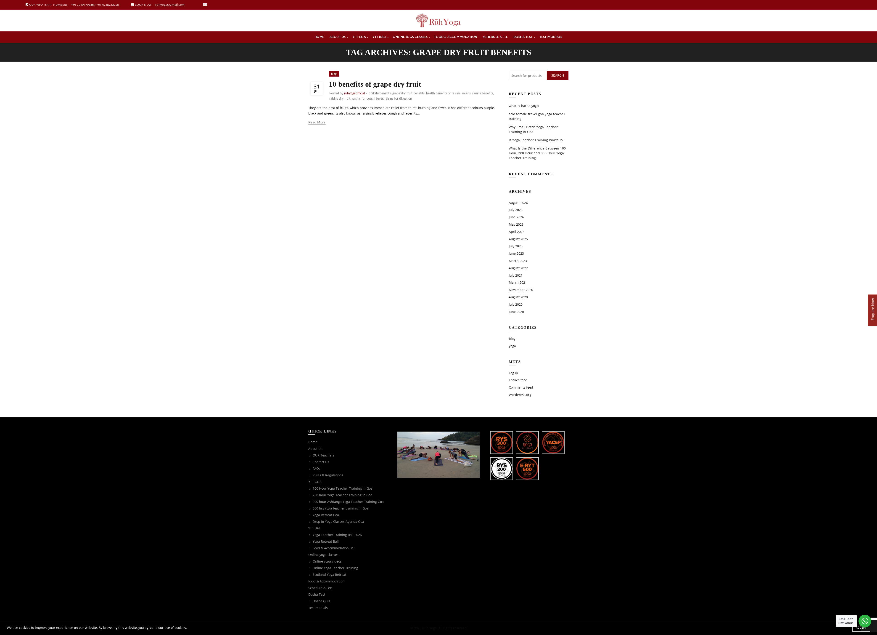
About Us (338, 37)
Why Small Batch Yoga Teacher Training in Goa (533, 129)
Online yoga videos (327, 561)
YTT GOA (359, 37)
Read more (317, 122)
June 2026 (516, 217)
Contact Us (321, 462)
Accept (861, 628)
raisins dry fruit (339, 98)
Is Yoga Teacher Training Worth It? (536, 140)
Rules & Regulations (328, 475)
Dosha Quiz (321, 601)
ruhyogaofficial (354, 93)
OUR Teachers (323, 455)
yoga (512, 346)
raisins (466, 93)
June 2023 (516, 253)
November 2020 (521, 290)
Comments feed (521, 387)
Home (319, 37)
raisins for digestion (398, 98)
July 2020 (516, 304)
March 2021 (518, 282)
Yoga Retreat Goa (326, 515)
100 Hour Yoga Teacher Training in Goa (342, 488)
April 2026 (516, 231)
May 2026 (516, 224)
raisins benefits (482, 93)
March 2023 (518, 261)
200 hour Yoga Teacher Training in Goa (342, 495)
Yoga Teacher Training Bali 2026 (337, 535)
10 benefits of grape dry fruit (375, 84)
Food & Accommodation (455, 37)
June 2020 (516, 311)
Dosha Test (523, 37)
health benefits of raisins (443, 93)
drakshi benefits (380, 93)
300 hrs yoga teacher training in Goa (340, 508)
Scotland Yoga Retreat (329, 574)
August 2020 (518, 297)
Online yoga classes (410, 37)
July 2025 (516, 246)
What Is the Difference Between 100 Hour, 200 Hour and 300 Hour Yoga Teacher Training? (537, 153)
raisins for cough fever (367, 98)
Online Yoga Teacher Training (335, 568)
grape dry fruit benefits (408, 93)
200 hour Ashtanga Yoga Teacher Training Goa (348, 501)
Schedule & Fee (495, 37)
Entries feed (518, 380)
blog (334, 74)
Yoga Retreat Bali (326, 541)
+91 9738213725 (107, 5)
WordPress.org (520, 394)
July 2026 (516, 210)
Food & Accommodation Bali (334, 548)
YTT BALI (379, 37)
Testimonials (550, 37)
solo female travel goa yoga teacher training (537, 116)
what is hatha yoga (524, 106)
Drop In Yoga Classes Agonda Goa (338, 521)
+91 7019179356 (82, 5)
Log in (513, 373)
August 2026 (518, 202)
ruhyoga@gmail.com (170, 5)
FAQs (316, 468)
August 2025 (518, 239)
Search (557, 75)
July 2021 (516, 275)
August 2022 (518, 268)
